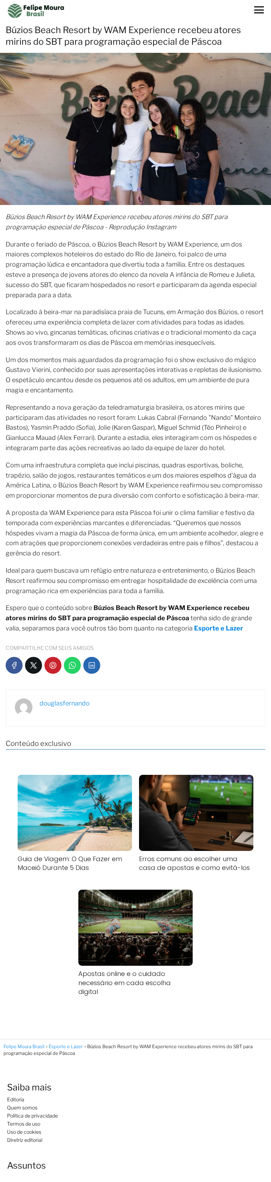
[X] (33, 665)
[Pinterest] (52, 665)
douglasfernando (65, 703)
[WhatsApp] (72, 665)
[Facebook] (14, 665)
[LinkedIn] (91, 665)
